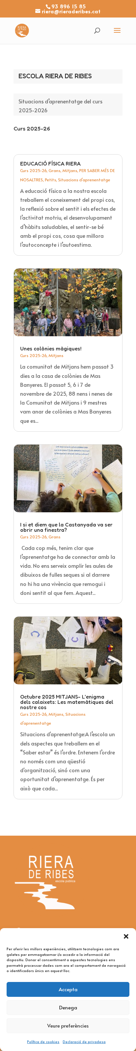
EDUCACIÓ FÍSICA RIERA (50, 163)
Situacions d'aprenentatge (84, 180)
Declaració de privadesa (84, 1041)
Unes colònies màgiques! (51, 348)
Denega (68, 1007)
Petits (50, 180)
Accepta (68, 989)
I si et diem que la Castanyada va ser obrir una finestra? (66, 527)
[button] (126, 936)
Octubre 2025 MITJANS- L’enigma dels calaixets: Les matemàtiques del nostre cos (66, 701)
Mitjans (69, 170)
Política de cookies (43, 1041)
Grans (54, 170)
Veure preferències (68, 1025)
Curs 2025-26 (33, 170)
